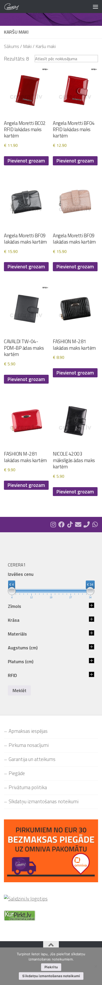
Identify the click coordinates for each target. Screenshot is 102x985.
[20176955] (86, 524)
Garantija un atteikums (32, 759)
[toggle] (91, 606)
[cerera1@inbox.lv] (78, 524)
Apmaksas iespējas (28, 731)
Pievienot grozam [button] (26, 160)
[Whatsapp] (95, 524)
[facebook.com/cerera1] (61, 524)
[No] (95, 966)
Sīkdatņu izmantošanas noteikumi (43, 801)
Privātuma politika (28, 787)
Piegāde (17, 773)
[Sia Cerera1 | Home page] (14, 6)
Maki (27, 46)
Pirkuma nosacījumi (29, 745)
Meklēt (19, 690)
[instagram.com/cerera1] (53, 524)
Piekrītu (51, 967)
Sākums (11, 46)
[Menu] (95, 6)
